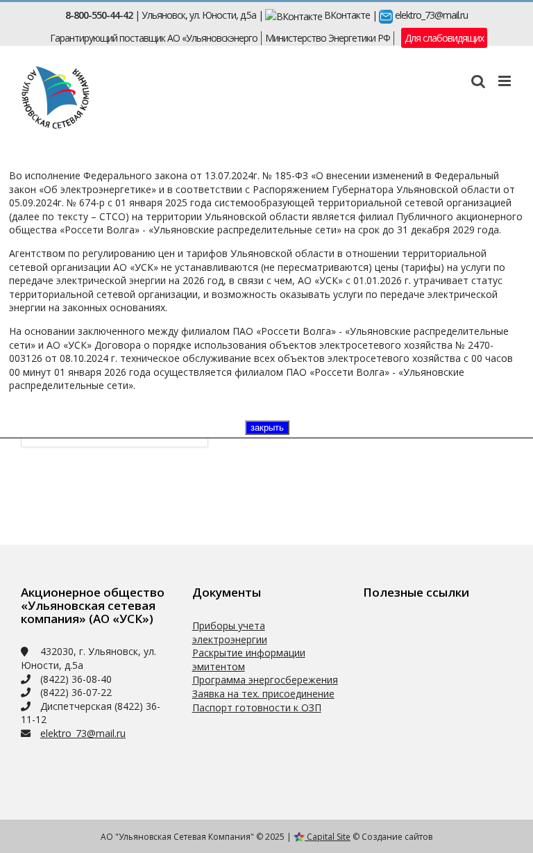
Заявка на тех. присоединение (263, 693)
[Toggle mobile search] (477, 81)
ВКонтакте (346, 15)
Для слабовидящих (444, 37)
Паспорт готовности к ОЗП (256, 707)
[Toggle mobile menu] (505, 81)
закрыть (267, 427)
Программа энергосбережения (265, 679)
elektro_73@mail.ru (430, 15)
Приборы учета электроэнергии (229, 632)
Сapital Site (327, 837)
